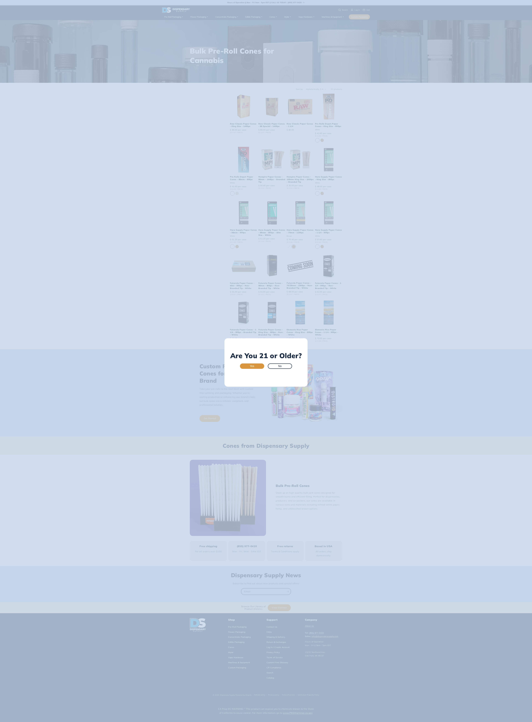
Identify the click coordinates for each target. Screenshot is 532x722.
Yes (252, 366)
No (280, 366)
